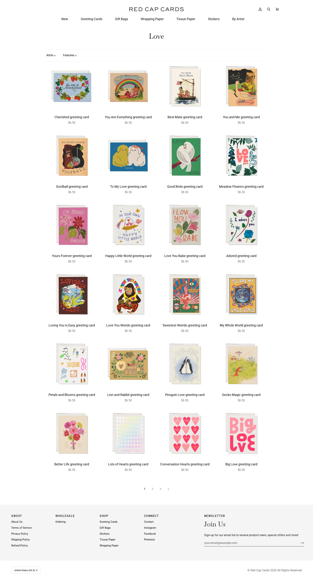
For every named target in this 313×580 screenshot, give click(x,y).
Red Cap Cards (260, 570)
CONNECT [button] (151, 516)
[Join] (299, 543)
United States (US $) (24, 570)
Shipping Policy (20, 539)
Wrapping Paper (109, 545)
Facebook (150, 533)
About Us (16, 521)
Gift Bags (105, 527)
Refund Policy (19, 545)
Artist (49, 55)
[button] (65, 19)
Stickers (105, 533)
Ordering (60, 521)
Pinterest (149, 539)
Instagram (150, 527)
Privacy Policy (19, 533)
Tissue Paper (107, 539)
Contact (149, 521)
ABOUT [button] (16, 516)
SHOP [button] (104, 516)
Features (68, 55)
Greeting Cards (109, 521)
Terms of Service (21, 527)
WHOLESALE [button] (65, 516)
